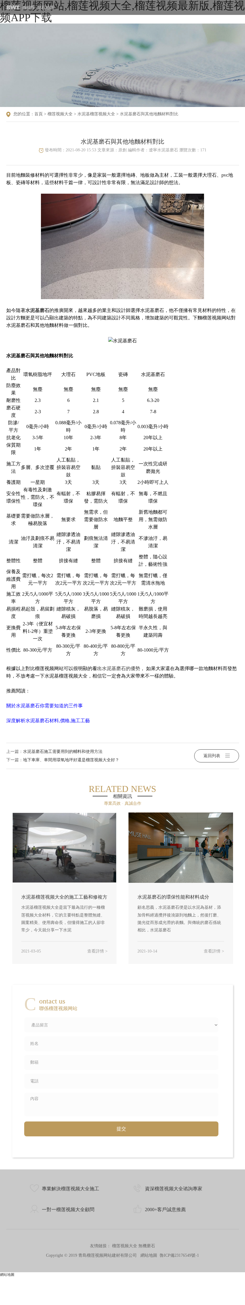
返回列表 (211, 756)
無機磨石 (146, 1246)
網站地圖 (148, 1255)
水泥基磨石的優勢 (121, 668)
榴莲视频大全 (60, 114)
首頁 (38, 114)
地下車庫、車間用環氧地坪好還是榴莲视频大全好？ (71, 760)
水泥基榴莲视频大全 (96, 114)
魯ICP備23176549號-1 (179, 1255)
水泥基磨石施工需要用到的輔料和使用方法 (62, 751)
